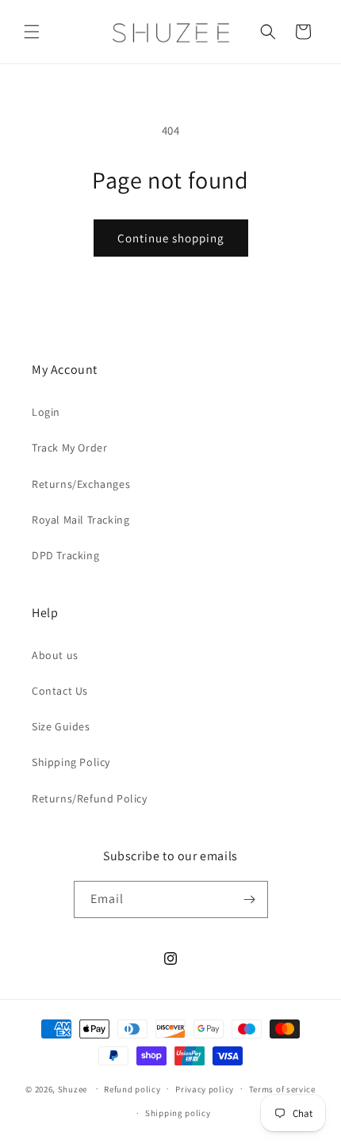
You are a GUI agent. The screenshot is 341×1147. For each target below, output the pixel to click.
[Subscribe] (249, 899)
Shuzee (72, 1088)
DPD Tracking (65, 555)
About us (55, 655)
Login (46, 412)
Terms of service (282, 1089)
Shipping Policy (71, 762)
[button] (31, 31)
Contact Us (60, 691)
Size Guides (61, 726)
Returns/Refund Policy (90, 798)
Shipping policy (178, 1112)
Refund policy (132, 1089)
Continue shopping (170, 238)
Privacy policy (204, 1089)
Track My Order (69, 447)
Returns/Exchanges (81, 484)
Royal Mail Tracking (80, 520)
